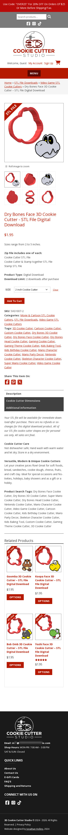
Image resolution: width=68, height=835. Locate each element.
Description (13, 393)
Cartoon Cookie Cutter (47, 328)
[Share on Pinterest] (13, 382)
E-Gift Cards (11, 777)
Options (15, 597)
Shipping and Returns (17, 785)
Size (8, 289)
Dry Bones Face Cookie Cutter (31, 337)
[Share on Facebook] (7, 382)
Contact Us (11, 772)
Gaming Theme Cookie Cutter (21, 345)
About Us (10, 768)
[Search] (49, 16)
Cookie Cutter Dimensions (23, 400)
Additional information (21, 407)
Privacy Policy (24, 824)
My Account (35, 63)
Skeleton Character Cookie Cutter (41, 358)
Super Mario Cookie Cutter (20, 363)
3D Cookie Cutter (23, 328)
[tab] (34, 393)
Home (8, 82)
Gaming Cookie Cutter (42, 341)
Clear (55, 289)
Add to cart (14, 301)
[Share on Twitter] (20, 382)
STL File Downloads (26, 82)
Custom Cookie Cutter (17, 332)
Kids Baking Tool (51, 345)
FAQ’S (7, 781)
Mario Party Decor (33, 354)
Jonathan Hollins (34, 828)
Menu (34, 73)
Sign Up (48, 63)
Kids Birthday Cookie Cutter (20, 350)
